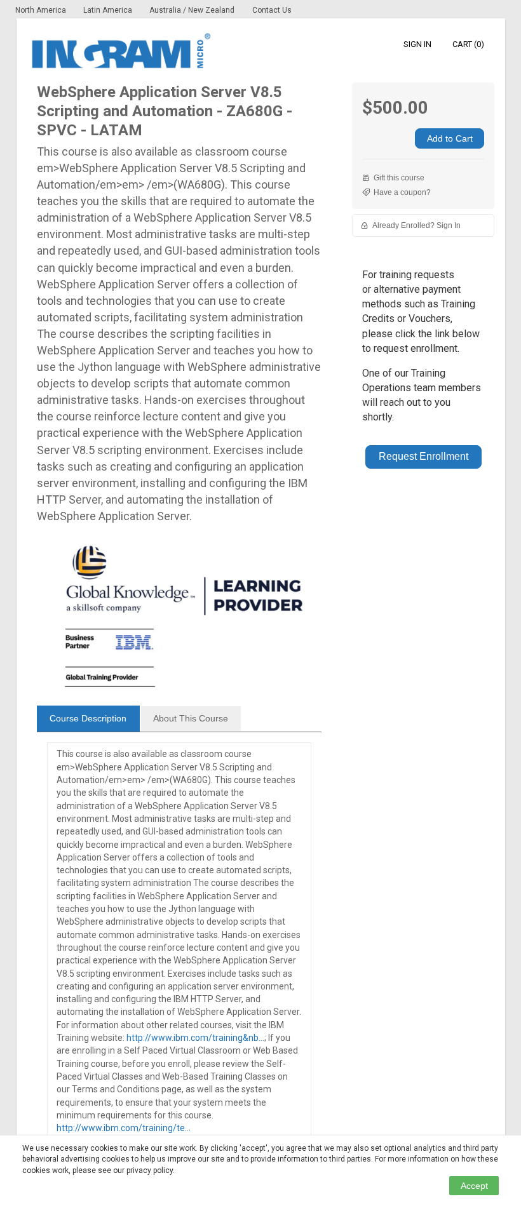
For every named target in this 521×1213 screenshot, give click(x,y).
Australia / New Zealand (191, 10)
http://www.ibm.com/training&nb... (195, 1038)
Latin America (108, 10)
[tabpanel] (179, 947)
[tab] (88, 719)
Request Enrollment (423, 456)
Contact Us (272, 10)
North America (41, 10)
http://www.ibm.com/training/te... (124, 1128)
